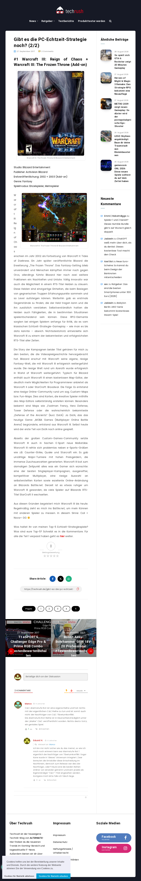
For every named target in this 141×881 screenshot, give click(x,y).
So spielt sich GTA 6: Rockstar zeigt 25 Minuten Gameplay (122, 61)
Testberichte (66, 21)
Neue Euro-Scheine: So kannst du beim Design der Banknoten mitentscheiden (116, 269)
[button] (54, 868)
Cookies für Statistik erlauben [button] (53, 876)
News (32, 21)
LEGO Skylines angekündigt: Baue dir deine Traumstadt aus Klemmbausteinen (122, 146)
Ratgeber (47, 21)
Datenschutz (60, 842)
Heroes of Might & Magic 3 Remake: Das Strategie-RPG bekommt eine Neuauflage (122, 86)
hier (62, 536)
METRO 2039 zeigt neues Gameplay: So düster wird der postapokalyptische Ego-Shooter (122, 115)
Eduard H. (38, 740)
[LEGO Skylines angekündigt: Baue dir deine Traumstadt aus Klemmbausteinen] (106, 136)
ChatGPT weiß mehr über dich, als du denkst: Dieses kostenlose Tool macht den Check (117, 246)
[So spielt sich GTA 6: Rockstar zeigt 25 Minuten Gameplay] (106, 55)
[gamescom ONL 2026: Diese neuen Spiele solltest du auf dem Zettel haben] (106, 165)
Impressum (59, 835)
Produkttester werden (91, 21)
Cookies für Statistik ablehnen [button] (19, 876)
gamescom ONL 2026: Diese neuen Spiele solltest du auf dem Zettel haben (122, 173)
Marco (28, 703)
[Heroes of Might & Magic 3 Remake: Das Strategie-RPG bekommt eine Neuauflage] (106, 77)
